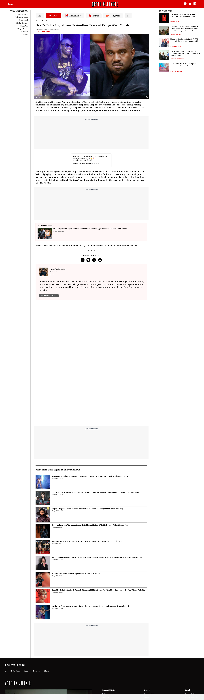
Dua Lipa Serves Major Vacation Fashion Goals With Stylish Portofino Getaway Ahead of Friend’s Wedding (97, 557)
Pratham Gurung (176, 71)
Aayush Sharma (175, 34)
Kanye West (82, 102)
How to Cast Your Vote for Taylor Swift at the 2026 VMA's (76, 574)
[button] (147, 97)
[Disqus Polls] (91, 331)
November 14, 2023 (92, 163)
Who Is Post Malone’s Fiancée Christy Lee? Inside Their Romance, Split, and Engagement (90, 476)
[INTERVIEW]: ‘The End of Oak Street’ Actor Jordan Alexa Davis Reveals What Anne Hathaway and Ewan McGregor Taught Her (184, 29)
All (40, 16)
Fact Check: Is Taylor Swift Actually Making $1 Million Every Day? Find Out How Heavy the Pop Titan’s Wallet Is (98, 590)
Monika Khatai (175, 22)
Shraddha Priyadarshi (177, 59)
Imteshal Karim (44, 31)
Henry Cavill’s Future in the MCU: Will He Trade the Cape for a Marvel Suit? (184, 40)
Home (10, 4)
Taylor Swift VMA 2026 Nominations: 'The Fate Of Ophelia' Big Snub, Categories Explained (90, 606)
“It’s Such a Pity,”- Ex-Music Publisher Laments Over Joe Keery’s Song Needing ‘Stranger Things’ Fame (95, 492)
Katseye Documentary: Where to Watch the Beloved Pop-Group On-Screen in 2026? (87, 541)
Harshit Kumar (175, 46)
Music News (46, 21)
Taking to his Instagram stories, (52, 171)
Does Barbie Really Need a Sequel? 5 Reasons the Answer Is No (183, 65)
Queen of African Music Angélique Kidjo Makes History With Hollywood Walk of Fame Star (90, 525)
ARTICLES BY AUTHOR (49, 296)
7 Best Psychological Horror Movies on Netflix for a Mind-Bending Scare (184, 15)
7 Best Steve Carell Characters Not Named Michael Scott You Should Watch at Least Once (185, 53)
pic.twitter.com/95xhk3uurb (82, 160)
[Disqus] (91, 394)
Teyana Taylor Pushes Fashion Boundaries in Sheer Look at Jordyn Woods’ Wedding (87, 509)
